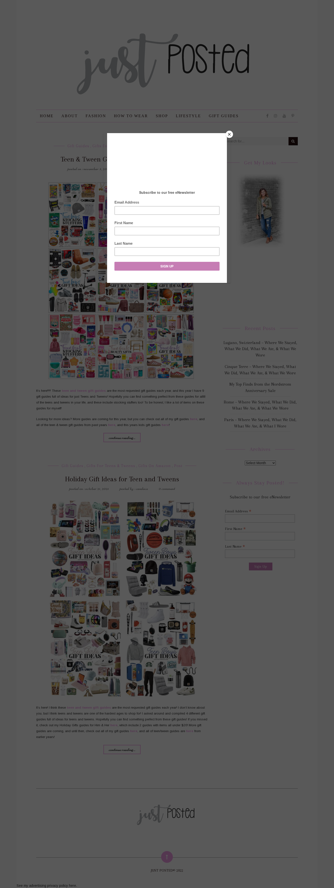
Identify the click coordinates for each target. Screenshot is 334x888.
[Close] (229, 134)
